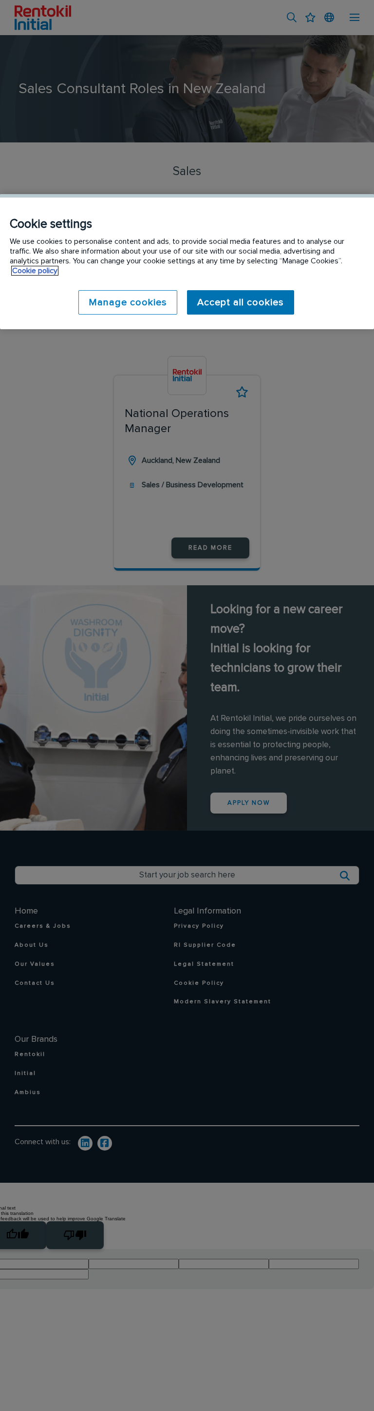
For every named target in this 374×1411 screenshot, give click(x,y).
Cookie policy (34, 271)
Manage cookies (128, 302)
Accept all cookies (240, 302)
